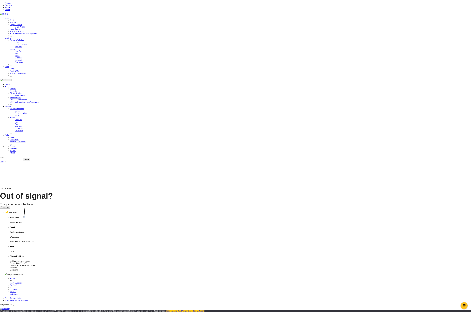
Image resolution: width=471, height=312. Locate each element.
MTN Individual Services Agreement (24, 33)
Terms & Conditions (18, 73)
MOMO (8, 7)
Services (13, 20)
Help (7, 67)
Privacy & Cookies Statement (16, 300)
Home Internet (15, 29)
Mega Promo (20, 27)
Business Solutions (17, 40)
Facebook (13, 285)
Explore (8, 38)
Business (8, 5)
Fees (16, 53)
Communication (21, 44)
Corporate (18, 60)
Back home (5, 207)
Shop (7, 18)
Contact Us (14, 71)
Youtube (13, 292)
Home (7, 84)
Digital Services (16, 25)
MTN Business (16, 283)
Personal (8, 3)
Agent (17, 56)
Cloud (17, 42)
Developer (19, 62)
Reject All (178, 311)
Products (13, 22)
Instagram (13, 294)
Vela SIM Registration (18, 31)
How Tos (18, 51)
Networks (18, 47)
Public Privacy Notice (13, 298)
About (7, 10)
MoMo (12, 49)
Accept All (170, 311)
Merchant (18, 58)
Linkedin (13, 289)
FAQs (12, 69)
